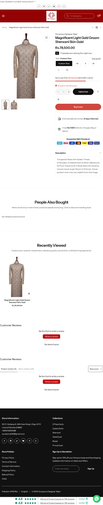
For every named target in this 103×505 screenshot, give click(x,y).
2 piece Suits (58, 428)
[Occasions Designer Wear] (51, 16)
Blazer (55, 441)
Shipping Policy (8, 470)
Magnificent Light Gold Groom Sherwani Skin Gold (17, 301)
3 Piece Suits (58, 424)
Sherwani (57, 432)
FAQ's (4, 479)
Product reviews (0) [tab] (8, 369)
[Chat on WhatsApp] (96, 498)
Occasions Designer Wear (66, 34)
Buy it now (78, 107)
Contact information (11, 466)
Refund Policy (8, 474)
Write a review (51, 336)
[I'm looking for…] (67, 15)
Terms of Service (9, 462)
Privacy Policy (8, 458)
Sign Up (91, 468)
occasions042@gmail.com (13, 434)
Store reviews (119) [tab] (26, 369)
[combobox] (79, 15)
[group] (27, 66)
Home (4, 27)
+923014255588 (9, 430)
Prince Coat (58, 445)
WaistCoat (57, 437)
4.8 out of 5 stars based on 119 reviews (57, 499)
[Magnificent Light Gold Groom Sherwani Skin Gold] (17, 276)
